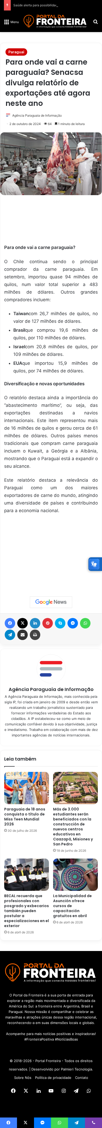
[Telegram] (10, 635)
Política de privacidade (53, 1077)
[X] (22, 623)
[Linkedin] (35, 623)
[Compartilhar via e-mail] (22, 635)
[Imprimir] (35, 635)
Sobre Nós (22, 1077)
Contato (81, 1077)
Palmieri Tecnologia (76, 1069)
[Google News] (51, 602)
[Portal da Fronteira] (55, 21)
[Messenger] (72, 623)
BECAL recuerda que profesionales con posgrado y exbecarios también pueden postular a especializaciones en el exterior (26, 910)
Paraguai (16, 52)
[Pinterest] (47, 623)
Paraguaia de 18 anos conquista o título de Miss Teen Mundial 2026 (24, 817)
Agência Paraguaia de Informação (37, 115)
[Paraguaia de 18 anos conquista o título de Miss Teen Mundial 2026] (26, 788)
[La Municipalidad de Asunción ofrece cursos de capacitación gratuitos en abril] (75, 875)
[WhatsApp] (85, 623)
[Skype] (60, 623)
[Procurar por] (95, 23)
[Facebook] (10, 623)
